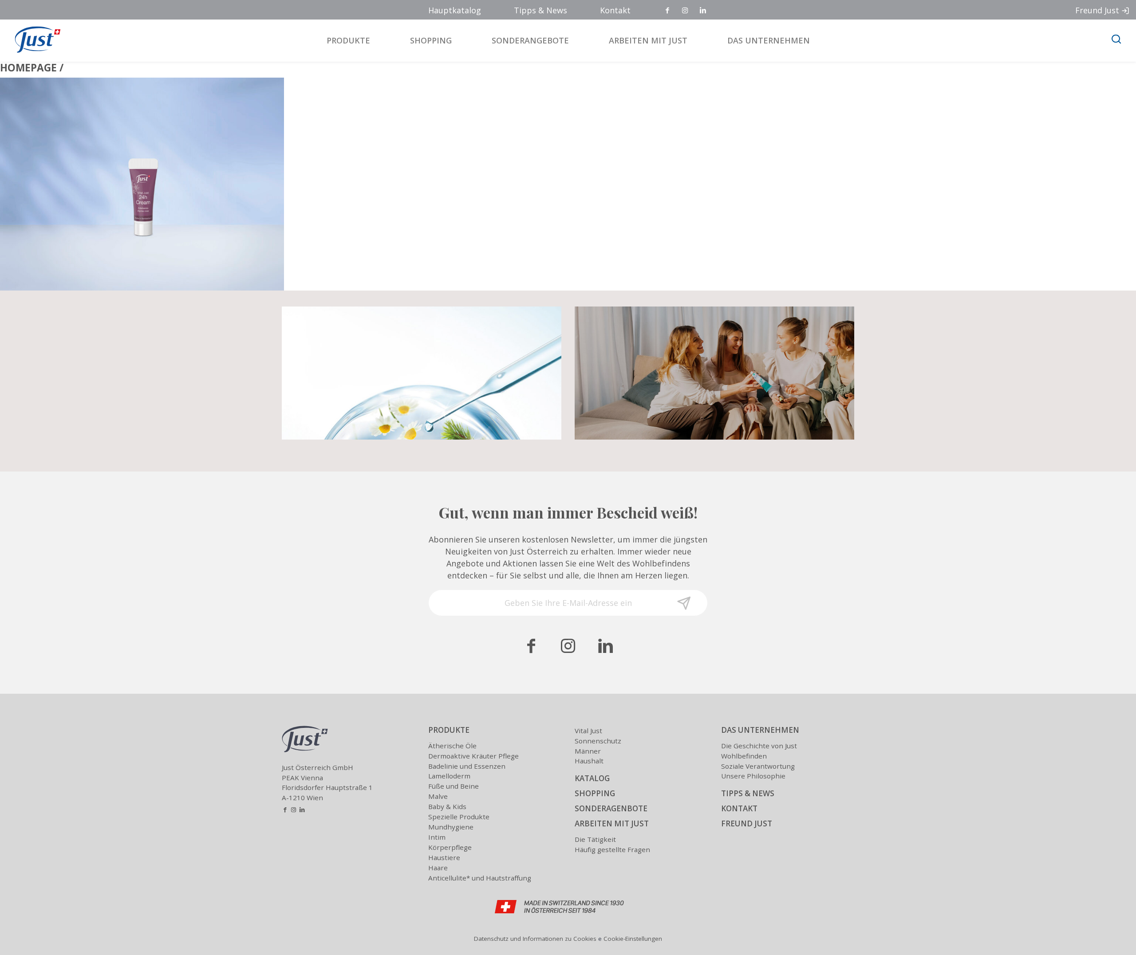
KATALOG (592, 778)
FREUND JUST (746, 823)
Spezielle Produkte (458, 816)
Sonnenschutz (598, 740)
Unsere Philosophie (753, 775)
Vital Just (588, 730)
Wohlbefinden (744, 755)
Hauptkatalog (454, 10)
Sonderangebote (530, 40)
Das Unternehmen (768, 40)
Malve (438, 796)
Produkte (348, 40)
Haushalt (589, 760)
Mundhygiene (450, 826)
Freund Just (1097, 10)
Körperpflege (450, 847)
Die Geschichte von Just (759, 745)
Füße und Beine (453, 786)
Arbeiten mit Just (648, 40)
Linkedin (703, 10)
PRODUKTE (448, 730)
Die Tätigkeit (595, 839)
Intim (437, 837)
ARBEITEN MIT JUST (612, 823)
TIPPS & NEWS (747, 793)
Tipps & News (540, 10)
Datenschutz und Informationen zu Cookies (535, 939)
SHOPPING (595, 793)
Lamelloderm (449, 775)
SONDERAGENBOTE (611, 808)
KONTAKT (739, 808)
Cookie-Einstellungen (633, 939)
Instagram (685, 10)
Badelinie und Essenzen (466, 766)
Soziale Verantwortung (758, 766)
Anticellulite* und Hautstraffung (479, 877)
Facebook (668, 10)
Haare (438, 867)
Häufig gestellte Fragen (612, 849)
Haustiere (444, 857)
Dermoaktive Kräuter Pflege (473, 755)
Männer (588, 751)
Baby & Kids (447, 806)
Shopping (431, 40)
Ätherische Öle (452, 745)
